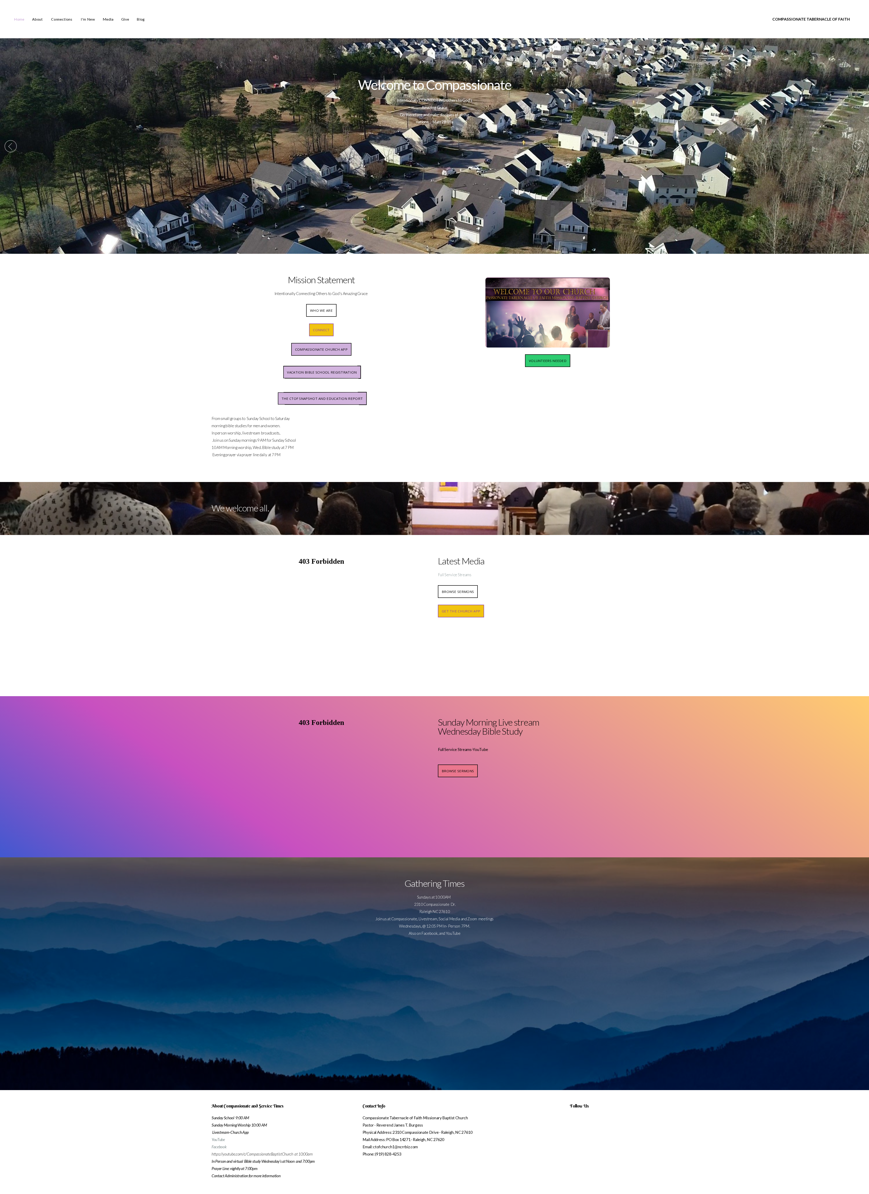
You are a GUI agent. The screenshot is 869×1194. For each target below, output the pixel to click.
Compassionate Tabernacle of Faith (811, 19)
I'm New (88, 19)
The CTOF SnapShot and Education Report (322, 398)
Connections (62, 19)
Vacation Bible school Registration (322, 372)
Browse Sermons (458, 591)
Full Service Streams (454, 574)
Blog (141, 19)
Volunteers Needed (547, 360)
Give (125, 19)
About (38, 19)
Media (108, 19)
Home (19, 19)
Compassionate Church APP (321, 349)
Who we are (321, 310)
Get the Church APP (461, 611)
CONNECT (321, 330)
